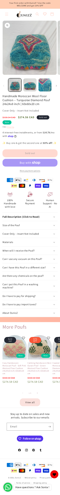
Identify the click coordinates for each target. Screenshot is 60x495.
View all (30, 402)
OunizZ (18, 477)
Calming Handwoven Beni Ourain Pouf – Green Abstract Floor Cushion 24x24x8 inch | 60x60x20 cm (40, 368)
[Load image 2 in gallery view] (29, 85)
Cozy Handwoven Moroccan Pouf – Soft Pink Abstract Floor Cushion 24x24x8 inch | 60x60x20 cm (14, 368)
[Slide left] (3, 85)
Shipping (10, 127)
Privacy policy (46, 477)
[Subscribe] (49, 427)
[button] (6, 14)
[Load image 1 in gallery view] (15, 85)
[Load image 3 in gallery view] (45, 85)
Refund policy (30, 477)
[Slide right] (56, 85)
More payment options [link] (30, 170)
